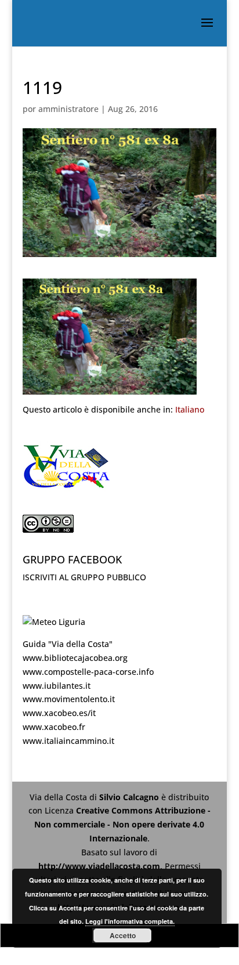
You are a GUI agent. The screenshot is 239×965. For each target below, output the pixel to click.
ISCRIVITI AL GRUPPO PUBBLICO (84, 577)
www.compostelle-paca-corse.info (88, 671)
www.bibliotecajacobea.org (75, 657)
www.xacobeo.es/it (59, 712)
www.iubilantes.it (56, 685)
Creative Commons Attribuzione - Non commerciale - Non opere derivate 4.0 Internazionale (122, 824)
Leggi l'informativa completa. (130, 921)
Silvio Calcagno (130, 797)
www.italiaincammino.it (68, 740)
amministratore (68, 108)
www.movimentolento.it (69, 698)
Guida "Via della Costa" (68, 643)
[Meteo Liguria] (54, 621)
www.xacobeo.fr (54, 726)
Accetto (123, 935)
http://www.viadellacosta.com (99, 866)
